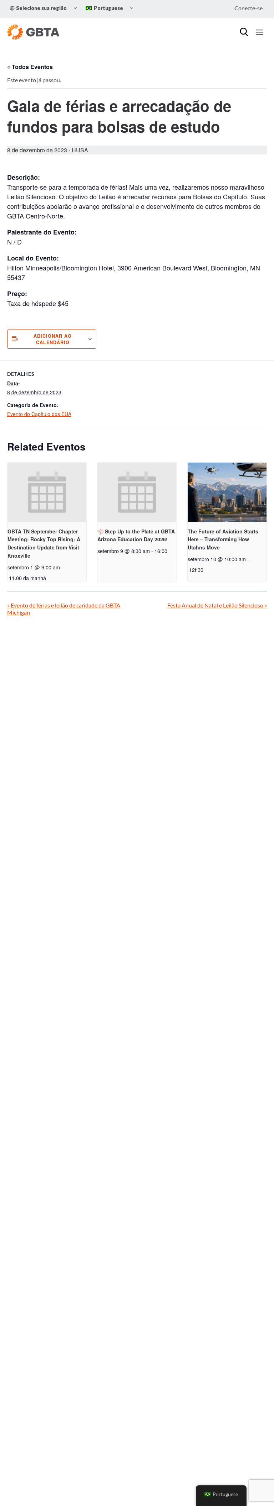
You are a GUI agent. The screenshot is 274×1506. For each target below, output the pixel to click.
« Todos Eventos (30, 67)
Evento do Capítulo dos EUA (39, 413)
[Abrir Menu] (259, 32)
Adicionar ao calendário (53, 339)
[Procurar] (244, 32)
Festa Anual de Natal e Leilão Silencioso (217, 605)
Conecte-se (248, 8)
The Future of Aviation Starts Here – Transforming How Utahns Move (223, 539)
